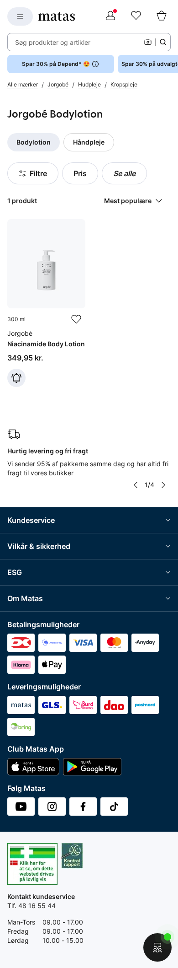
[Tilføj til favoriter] (76, 319)
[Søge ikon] (163, 42)
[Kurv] (161, 16)
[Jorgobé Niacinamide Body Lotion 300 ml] (46, 303)
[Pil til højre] (163, 485)
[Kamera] (148, 42)
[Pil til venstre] (135, 485)
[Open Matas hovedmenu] (20, 16)
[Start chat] (157, 947)
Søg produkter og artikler (52, 42)
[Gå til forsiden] (56, 16)
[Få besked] (16, 378)
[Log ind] (110, 16)
